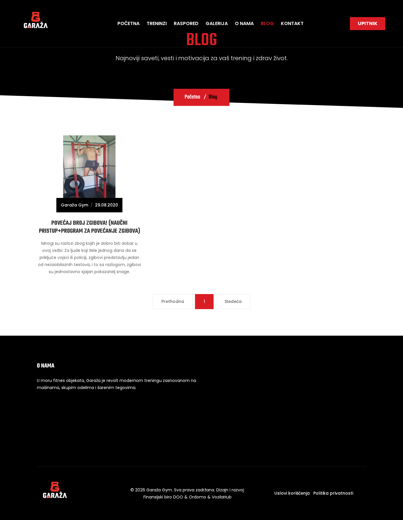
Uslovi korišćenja (292, 493)
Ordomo (197, 497)
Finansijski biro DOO (163, 497)
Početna (128, 23)
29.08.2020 (106, 205)
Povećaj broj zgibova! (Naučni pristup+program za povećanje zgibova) (89, 227)
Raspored (186, 23)
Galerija (217, 23)
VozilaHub (222, 497)
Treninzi (157, 23)
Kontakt (292, 23)
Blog (267, 23)
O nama (244, 23)
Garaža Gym (74, 205)
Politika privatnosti (333, 493)
